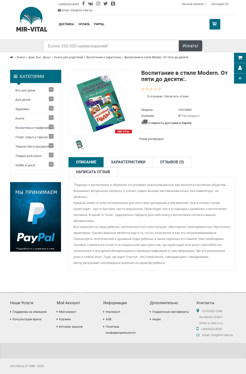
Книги (21, 57)
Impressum (113, 312)
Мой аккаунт (67, 312)
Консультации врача (26, 319)
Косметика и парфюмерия (34, 128)
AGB (108, 319)
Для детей (23, 99)
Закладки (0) (219, 4)
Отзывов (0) (172, 162)
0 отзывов (154, 96)
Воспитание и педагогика (103, 57)
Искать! (190, 45)
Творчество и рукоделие (33, 146)
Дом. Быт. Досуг (39, 57)
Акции (156, 319)
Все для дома (25, 90)
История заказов (71, 326)
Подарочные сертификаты (170, 312)
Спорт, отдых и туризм (31, 137)
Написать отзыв (176, 96)
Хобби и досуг (25, 165)
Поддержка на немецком (29, 312)
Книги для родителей (68, 57)
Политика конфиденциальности (120, 329)
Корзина (65, 319)
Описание (86, 162)
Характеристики (128, 162)
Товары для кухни (28, 156)
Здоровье (22, 109)
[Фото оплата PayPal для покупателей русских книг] (35, 217)
